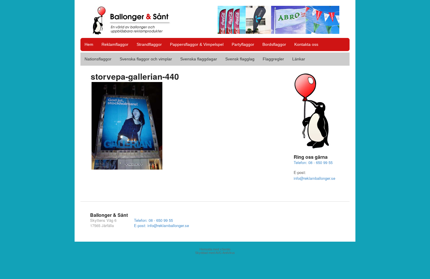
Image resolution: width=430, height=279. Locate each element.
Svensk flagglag (239, 59)
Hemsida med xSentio (215, 249)
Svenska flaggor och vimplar (146, 59)
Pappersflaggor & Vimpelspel (196, 44)
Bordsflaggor (274, 44)
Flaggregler (273, 59)
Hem (89, 44)
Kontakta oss (306, 44)
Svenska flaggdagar (198, 59)
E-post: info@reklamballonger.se (161, 225)
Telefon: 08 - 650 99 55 (313, 162)
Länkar (298, 59)
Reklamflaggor (115, 44)
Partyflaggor (243, 44)
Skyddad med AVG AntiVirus (215, 252)
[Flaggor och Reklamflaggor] (134, 32)
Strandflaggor (149, 44)
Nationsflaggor (98, 59)
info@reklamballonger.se (314, 178)
